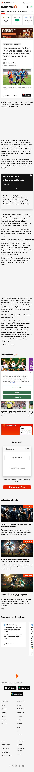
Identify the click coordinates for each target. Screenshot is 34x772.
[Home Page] (9, 6)
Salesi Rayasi (20, 323)
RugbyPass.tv (21, 709)
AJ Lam (22, 321)
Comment (7, 95)
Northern (19, 720)
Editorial (19, 754)
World (19, 727)
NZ (18, 731)
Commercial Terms (7, 756)
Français (19, 735)
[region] (17, 386)
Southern (19, 723)
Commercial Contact (20, 749)
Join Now (20, 705)
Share (15, 95)
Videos (4, 720)
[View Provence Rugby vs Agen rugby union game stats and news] (17, 20)
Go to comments (10, 644)
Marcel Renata (6, 332)
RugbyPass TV (22, 11)
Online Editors (11, 63)
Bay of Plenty (26, 149)
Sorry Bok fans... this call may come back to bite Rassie (12, 629)
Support (19, 745)
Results (4, 712)
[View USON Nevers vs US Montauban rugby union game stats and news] (6, 20)
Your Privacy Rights (17, 387)
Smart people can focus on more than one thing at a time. (13, 636)
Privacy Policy (6, 745)
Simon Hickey (16, 231)
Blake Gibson (18, 328)
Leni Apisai (16, 332)
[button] (32, 11)
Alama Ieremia (16, 140)
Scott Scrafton (22, 330)
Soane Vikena (6, 221)
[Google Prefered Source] (25, 95)
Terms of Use (5, 748)
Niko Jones (12, 223)
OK (17, 188)
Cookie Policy (6, 752)
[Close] (31, 373)
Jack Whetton (11, 330)
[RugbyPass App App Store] (10, 688)
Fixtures (4, 709)
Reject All (17, 392)
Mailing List (20, 712)
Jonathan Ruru (11, 339)
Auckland (8, 214)
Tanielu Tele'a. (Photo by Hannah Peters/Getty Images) (16, 88)
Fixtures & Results (12, 11)
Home (3, 705)
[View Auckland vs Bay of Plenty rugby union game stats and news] (28, 20)
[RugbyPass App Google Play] (24, 688)
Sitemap (4, 724)
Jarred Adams (27, 334)
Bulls (21, 298)
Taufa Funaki (13, 325)
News (3, 11)
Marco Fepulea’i (7, 337)
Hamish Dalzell (19, 337)
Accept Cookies (17, 397)
